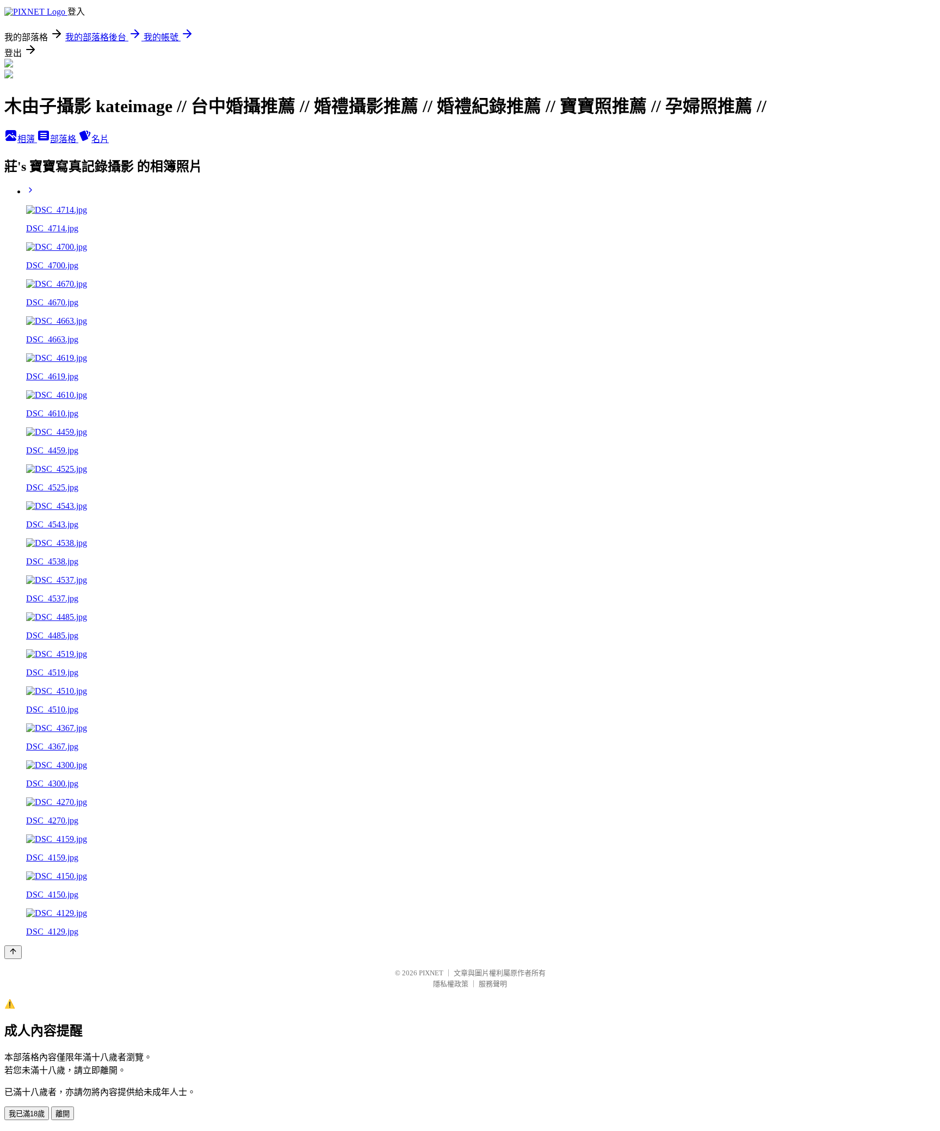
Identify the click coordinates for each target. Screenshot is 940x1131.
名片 (100, 139)
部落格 (64, 139)
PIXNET (431, 973)
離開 (62, 1114)
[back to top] (13, 952)
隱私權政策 (450, 984)
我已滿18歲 (27, 1114)
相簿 (27, 139)
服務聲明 (493, 984)
